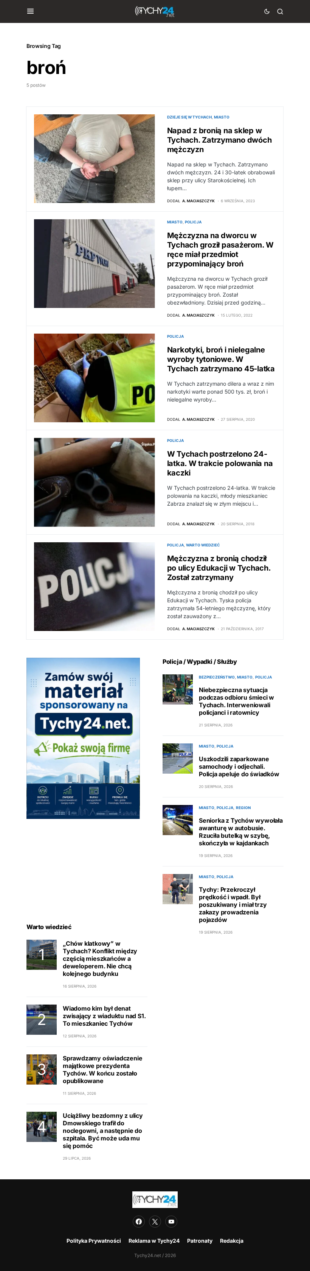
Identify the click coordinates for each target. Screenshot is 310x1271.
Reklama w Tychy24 (154, 1240)
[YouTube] (171, 1221)
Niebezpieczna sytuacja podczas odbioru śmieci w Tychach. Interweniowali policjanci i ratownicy (236, 701)
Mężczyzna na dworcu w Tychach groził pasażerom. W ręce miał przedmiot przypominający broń (220, 249)
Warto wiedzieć (203, 545)
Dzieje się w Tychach (189, 117)
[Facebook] (139, 1221)
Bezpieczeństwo (217, 677)
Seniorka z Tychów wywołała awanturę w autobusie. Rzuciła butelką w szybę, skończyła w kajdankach (241, 832)
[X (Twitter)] (155, 1221)
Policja (193, 222)
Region (243, 807)
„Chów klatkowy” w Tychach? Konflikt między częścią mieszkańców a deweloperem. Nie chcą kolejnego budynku (100, 958)
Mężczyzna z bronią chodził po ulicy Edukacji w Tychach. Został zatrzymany (219, 568)
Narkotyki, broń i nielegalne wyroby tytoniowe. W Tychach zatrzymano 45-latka (221, 359)
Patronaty (199, 1240)
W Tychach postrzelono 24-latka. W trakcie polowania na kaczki (220, 463)
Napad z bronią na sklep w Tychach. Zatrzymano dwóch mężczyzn (219, 140)
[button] (30, 11)
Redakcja (231, 1240)
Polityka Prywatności (94, 1240)
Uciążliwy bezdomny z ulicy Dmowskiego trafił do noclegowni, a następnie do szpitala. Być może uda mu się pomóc (103, 1130)
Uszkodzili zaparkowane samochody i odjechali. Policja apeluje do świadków (239, 766)
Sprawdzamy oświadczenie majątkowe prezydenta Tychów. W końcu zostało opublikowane (102, 1069)
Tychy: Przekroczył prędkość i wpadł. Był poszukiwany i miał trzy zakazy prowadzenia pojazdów (233, 904)
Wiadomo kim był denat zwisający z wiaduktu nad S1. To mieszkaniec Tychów (104, 1016)
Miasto (221, 117)
